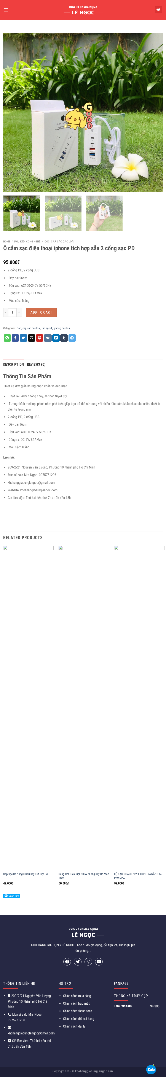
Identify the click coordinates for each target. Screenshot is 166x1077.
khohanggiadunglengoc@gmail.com (31, 1033)
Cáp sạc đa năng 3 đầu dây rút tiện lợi (25, 874)
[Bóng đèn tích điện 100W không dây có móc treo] (84, 708)
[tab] (13, 365)
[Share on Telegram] (72, 338)
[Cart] (159, 9)
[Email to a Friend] (31, 338)
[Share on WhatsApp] (7, 338)
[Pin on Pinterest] (39, 338)
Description (13, 364)
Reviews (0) (36, 364)
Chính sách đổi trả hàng (78, 1019)
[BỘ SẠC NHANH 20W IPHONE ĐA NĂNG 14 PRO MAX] (139, 708)
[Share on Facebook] (15, 338)
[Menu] (5, 10)
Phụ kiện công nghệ (27, 241)
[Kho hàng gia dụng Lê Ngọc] (83, 10)
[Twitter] (77, 961)
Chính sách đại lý (74, 1026)
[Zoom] (9, 187)
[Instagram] (88, 961)
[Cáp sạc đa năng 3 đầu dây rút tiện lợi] (28, 708)
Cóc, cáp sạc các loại (59, 241)
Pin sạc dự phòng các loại (56, 328)
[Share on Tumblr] (64, 338)
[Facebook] (67, 961)
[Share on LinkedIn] (56, 338)
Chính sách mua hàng (77, 996)
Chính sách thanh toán (77, 1011)
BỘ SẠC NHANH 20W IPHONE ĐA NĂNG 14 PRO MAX (137, 875)
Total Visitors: (123, 1006)
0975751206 (16, 1020)
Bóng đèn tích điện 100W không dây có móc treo (84, 875)
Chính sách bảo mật (76, 1003)
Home (6, 241)
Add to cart (41, 312)
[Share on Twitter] (23, 338)
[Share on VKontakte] (47, 338)
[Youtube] (99, 961)
